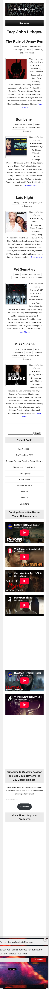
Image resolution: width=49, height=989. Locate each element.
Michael (24, 498)
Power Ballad (24, 479)
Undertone (24, 504)
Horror (16, 46)
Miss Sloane (24, 344)
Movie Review (35, 46)
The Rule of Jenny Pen (24, 41)
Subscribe (24, 806)
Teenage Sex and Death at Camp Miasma (24, 461)
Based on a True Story (23, 125)
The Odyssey (25, 473)
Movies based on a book (31, 274)
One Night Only (24, 449)
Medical (24, 46)
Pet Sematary (24, 269)
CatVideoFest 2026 (24, 455)
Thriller (28, 50)
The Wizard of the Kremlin (24, 467)
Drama (37, 125)
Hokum (24, 491)
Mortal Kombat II (24, 485)
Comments (30, 53)
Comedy (16, 203)
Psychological (18, 50)
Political (38, 349)
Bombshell (24, 119)
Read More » (30, 185)
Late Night (24, 198)
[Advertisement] (24, 643)
